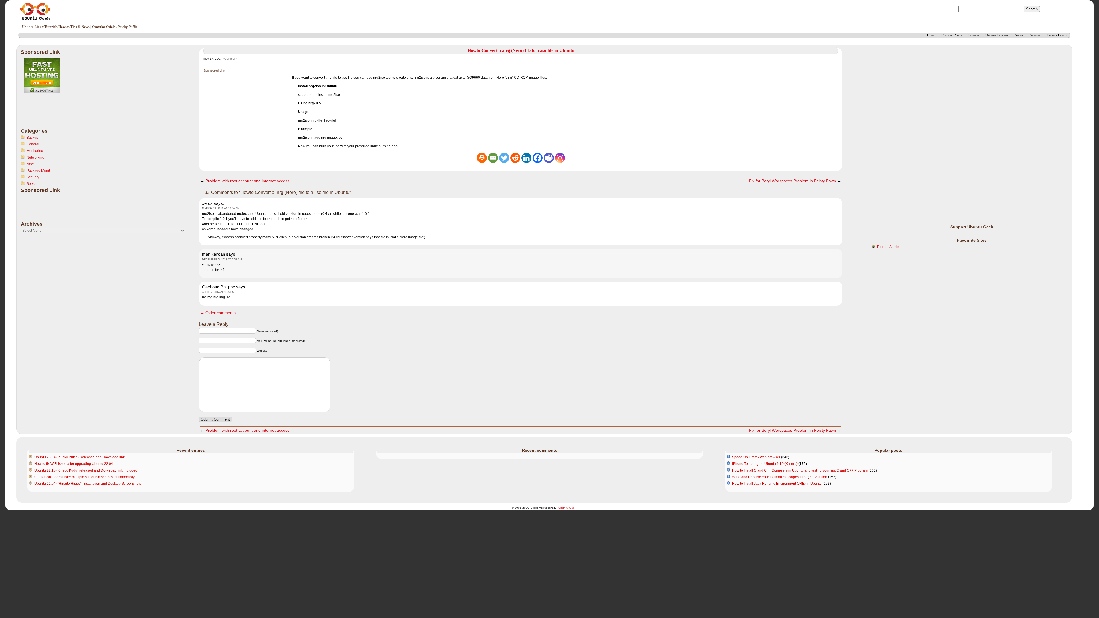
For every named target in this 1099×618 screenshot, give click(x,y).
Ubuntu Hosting (996, 35)
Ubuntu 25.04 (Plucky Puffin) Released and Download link (79, 457)
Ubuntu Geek (567, 507)
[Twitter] (504, 158)
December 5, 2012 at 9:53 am (222, 259)
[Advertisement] (44, 114)
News (31, 164)
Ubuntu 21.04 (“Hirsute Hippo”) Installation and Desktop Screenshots (87, 484)
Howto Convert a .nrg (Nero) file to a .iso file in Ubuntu (520, 50)
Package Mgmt (38, 171)
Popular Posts (951, 35)
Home (931, 35)
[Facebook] (538, 158)
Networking (35, 157)
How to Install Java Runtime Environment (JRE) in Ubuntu (777, 484)
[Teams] (549, 158)
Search (973, 35)
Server (32, 184)
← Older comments (218, 312)
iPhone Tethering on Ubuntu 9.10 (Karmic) (765, 464)
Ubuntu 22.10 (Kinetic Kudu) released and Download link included (85, 470)
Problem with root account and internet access (247, 181)
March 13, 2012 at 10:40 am (221, 208)
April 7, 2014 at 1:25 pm (218, 292)
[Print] (482, 158)
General (33, 144)
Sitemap (1035, 35)
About (1019, 35)
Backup (32, 138)
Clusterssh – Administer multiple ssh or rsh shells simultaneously (84, 477)
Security (33, 177)
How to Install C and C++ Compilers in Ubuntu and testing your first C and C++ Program (800, 470)
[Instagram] (560, 158)
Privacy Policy (1057, 35)
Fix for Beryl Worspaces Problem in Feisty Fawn (792, 181)
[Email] (493, 158)
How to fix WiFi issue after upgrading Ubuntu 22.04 (73, 464)
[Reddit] (515, 158)
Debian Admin (888, 247)
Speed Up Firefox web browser (756, 457)
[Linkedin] (526, 158)
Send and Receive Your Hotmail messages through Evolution (779, 477)
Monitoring (35, 151)
